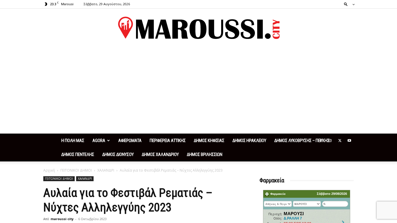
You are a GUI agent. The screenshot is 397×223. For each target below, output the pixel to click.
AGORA (98, 140)
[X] (339, 141)
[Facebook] (320, 141)
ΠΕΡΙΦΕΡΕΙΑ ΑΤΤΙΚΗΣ (168, 140)
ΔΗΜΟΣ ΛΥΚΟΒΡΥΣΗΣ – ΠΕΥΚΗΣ (302, 140)
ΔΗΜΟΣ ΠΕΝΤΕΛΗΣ (77, 154)
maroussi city (62, 219)
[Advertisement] (198, 90)
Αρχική (49, 170)
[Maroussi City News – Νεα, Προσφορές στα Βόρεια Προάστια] (198, 28)
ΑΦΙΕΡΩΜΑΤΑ (130, 140)
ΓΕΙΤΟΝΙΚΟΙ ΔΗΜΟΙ (76, 170)
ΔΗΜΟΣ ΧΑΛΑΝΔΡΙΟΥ (160, 154)
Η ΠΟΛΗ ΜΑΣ (72, 140)
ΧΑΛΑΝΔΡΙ (105, 170)
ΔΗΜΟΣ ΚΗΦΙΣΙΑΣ (209, 140)
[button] (347, 4)
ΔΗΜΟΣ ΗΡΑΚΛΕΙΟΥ (249, 140)
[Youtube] (349, 141)
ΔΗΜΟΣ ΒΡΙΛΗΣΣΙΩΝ (204, 154)
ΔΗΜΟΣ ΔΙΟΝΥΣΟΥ (118, 154)
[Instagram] (330, 141)
